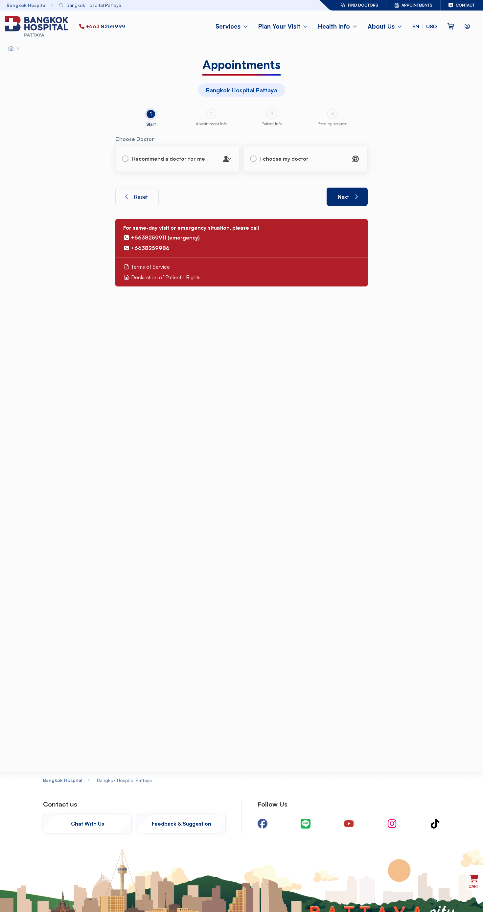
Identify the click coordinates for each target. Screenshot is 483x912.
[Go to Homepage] (38, 26)
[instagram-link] (392, 824)
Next (343, 197)
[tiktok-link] (435, 824)
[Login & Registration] (467, 26)
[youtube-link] (349, 824)
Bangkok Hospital (62, 780)
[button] (424, 26)
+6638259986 (150, 248)
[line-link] (305, 824)
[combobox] (171, 5)
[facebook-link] (262, 824)
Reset (141, 197)
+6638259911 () (165, 237)
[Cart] (450, 26)
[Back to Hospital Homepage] (11, 48)
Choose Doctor (134, 139)
